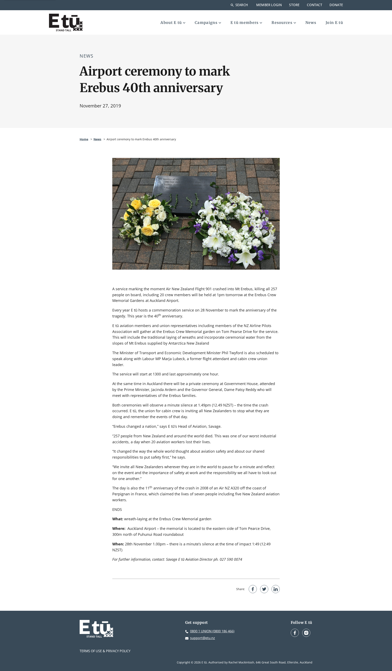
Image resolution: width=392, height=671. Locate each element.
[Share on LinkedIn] (276, 589)
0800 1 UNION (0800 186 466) (212, 631)
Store (294, 5)
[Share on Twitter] (264, 589)
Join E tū (334, 22)
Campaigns (206, 22)
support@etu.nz (202, 638)
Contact (314, 5)
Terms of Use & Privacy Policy (105, 651)
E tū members (245, 22)
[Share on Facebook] (253, 589)
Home (84, 139)
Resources (282, 22)
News (310, 22)
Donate (336, 5)
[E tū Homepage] (66, 22)
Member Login (269, 5)
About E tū (171, 22)
